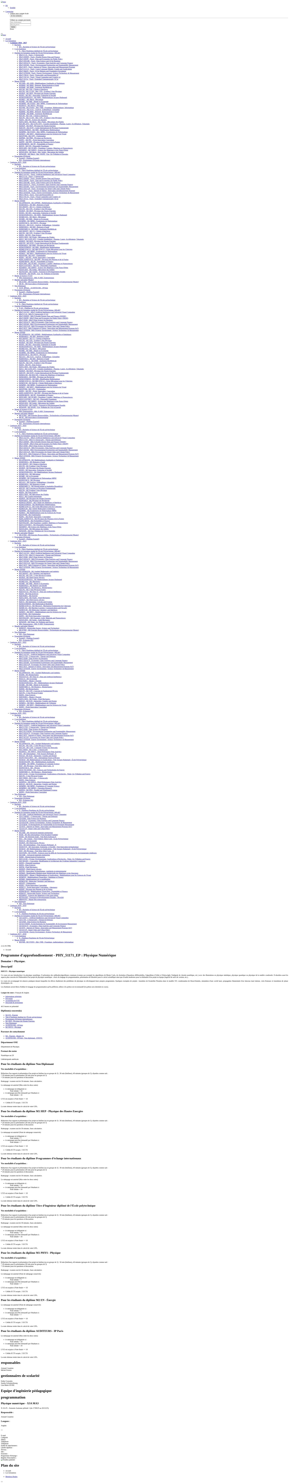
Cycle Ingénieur (20, 49)
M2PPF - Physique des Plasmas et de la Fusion (35, 889)
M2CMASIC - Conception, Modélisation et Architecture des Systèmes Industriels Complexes (52, 861)
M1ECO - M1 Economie (28, 679)
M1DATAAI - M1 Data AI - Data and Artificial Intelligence (40, 677)
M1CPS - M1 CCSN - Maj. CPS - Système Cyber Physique (40, 91)
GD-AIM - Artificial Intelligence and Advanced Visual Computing (42, 814)
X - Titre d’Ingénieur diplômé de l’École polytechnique (38, 51)
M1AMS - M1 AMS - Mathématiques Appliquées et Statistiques (42, 83)
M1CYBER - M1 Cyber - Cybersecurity (33, 750)
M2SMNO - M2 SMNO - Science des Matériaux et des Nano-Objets (43, 268)
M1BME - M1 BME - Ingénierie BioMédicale (35, 87)
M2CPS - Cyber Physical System (31, 693)
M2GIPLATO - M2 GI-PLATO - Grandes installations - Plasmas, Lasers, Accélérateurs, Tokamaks (54, 124)
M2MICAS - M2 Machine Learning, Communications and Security (43, 608)
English (12, 8)
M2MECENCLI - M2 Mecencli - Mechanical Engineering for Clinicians (45, 606)
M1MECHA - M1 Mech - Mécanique (32, 217)
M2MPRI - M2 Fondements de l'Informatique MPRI (37, 511)
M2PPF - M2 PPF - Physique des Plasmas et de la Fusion (39, 142)
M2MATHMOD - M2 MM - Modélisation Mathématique (39, 130)
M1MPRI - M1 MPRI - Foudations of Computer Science (39, 764)
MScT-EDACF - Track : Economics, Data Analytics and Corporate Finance (46, 63)
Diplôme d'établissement (23, 306)
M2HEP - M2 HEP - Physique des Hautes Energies (37, 126)
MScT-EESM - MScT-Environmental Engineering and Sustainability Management (48, 324)
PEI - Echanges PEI (26, 640)
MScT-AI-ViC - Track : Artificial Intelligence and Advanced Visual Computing (47, 174)
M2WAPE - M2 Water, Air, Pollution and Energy (36, 622)
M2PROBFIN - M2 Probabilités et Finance (34, 521)
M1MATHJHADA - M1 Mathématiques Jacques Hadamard (40, 472)
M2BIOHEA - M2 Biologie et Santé (32, 484)
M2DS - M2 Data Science (28, 492)
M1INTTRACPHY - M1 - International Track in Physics (39, 758)
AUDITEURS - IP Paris (14, 1025)
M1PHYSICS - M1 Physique (29, 480)
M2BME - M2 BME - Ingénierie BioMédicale (35, 114)
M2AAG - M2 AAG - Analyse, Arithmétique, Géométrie (39, 110)
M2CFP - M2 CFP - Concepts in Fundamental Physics (38, 691)
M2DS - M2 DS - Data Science (30, 235)
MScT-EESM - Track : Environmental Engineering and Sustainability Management (48, 65)
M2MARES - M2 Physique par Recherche (34, 500)
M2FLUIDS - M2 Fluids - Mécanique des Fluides (37, 237)
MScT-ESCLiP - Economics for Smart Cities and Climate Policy (42, 665)
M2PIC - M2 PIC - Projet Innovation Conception (36, 140)
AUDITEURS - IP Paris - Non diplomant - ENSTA (23, 1038)
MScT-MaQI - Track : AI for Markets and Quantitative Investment (42, 71)
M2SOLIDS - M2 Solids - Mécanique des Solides (37, 270)
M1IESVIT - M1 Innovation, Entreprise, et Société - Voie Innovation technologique (49, 847)
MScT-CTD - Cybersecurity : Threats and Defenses (37, 656)
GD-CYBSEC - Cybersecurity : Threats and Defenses (38, 816)
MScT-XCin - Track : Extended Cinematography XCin (38, 79)
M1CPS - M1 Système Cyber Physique (33, 466)
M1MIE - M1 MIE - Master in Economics (34, 584)
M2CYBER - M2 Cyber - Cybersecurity (33, 778)
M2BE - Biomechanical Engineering (32, 857)
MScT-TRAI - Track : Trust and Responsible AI (36, 195)
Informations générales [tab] (13, 996)
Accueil (8, 39)
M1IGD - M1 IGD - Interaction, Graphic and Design (38, 756)
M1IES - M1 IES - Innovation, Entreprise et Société (37, 95)
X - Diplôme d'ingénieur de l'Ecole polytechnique (36, 810)
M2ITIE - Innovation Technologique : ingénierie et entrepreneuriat (42, 871)
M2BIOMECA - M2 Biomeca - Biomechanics (35, 588)
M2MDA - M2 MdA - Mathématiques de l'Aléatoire (37, 703)
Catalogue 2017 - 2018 (18, 934)
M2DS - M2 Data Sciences (28, 594)
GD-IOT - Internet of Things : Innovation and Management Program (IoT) (45, 827)
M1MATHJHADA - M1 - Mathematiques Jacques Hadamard (41, 683)
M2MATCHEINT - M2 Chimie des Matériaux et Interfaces (40, 503)
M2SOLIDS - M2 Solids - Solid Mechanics (34, 620)
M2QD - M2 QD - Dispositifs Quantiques (34, 146)
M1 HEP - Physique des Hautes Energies (20, 1021)
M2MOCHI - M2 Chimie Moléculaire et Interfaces (37, 509)
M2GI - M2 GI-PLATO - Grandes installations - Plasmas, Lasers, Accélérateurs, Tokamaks (51, 239)
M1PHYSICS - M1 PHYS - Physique (32, 223)
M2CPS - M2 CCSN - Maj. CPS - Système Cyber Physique (40, 118)
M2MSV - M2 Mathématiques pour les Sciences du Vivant (40, 513)
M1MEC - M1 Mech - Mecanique (31, 99)
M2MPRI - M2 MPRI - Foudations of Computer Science (39, 786)
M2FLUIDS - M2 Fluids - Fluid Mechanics (34, 598)
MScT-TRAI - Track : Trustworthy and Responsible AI (38, 75)
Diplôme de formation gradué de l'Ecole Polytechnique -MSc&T (37, 53)
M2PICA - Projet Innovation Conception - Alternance (38, 887)
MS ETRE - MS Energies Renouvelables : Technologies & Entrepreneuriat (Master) (49, 630)
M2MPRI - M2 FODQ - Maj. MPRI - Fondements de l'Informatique (43, 132)
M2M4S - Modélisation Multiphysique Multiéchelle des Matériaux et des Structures (48, 873)
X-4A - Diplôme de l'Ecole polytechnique (34, 308)
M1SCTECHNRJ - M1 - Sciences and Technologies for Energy (42, 770)
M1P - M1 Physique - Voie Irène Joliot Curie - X (36, 766)
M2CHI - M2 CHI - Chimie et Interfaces (33, 116)
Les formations (10, 41)
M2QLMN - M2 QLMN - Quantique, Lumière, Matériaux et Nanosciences (46, 264)
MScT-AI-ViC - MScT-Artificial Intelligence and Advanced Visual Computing (47, 312)
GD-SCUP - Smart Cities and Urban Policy (34, 829)
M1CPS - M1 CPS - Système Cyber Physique (35, 209)
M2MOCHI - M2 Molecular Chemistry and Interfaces (38, 610)
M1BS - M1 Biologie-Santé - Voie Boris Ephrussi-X (37, 837)
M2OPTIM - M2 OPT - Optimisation (32, 136)
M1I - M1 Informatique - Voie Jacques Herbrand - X (37, 754)
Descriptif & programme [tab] (14, 1003)
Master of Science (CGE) (23, 276)
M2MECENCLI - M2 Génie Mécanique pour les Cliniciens (40, 507)
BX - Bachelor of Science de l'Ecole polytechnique (37, 47)
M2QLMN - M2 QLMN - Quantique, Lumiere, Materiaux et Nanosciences (46, 148)
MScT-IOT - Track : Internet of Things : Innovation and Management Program (47, 67)
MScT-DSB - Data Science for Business (33, 658)
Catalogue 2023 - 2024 (18, 426)
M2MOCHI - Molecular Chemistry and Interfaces (36, 881)
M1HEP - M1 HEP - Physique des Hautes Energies (37, 93)
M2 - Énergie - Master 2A (14, 1036)
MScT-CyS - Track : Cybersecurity (31, 55)
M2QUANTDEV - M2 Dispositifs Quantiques (35, 525)
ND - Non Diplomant (26, 634)
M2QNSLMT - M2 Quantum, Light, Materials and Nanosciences (42, 618)
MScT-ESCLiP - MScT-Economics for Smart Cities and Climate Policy (44, 326)
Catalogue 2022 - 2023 (18, 541)
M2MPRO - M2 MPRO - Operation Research (35, 788)
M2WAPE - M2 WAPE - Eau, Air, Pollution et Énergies (39, 274)
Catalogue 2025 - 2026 (18, 162)
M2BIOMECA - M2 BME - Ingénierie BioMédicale (37, 229)
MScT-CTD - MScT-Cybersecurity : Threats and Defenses (40, 440)
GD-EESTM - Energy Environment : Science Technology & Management (45, 823)
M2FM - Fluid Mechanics (28, 867)
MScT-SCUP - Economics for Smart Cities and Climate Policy (41, 737)
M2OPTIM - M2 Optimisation (30, 515)
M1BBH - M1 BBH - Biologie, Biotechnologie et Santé (39, 85)
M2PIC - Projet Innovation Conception (33, 707)
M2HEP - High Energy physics (30, 869)
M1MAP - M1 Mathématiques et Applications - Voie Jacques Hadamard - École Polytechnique (52, 760)
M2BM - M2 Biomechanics (29, 689)
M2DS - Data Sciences (27, 695)
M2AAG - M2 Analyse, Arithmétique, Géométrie (36, 482)
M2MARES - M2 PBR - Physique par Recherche (36, 245)
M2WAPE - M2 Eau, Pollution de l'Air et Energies (37, 531)
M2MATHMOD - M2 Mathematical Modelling (36, 604)
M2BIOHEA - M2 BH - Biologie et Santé (34, 227)
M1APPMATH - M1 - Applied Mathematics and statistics (39, 673)
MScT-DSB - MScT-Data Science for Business (36, 320)
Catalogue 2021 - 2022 (18, 642)
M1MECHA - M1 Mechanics (29, 582)
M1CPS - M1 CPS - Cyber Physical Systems (35, 575)
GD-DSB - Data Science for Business (32, 818)
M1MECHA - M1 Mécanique (29, 474)
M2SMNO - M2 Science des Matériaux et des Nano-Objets (40, 527)
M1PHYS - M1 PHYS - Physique (31, 106)
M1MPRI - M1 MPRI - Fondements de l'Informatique (38, 221)
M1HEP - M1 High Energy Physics (31, 577)
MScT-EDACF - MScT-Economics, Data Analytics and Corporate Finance (45, 322)
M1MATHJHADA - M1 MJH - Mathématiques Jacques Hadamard (43, 215)
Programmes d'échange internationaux (19, 1019)
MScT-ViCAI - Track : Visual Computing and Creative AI (39, 77)
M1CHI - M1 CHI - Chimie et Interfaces (33, 89)
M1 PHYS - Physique (13, 1027)
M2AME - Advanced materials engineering (34, 855)
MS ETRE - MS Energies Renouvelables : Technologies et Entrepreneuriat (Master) (49, 282)
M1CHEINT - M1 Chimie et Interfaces (33, 464)
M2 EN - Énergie (11, 1015)
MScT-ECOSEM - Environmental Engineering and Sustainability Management (47, 731)
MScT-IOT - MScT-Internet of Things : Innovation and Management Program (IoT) (49, 328)
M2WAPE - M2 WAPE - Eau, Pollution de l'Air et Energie (40, 407)
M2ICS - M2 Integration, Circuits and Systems (35, 602)
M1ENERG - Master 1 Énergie (30, 681)
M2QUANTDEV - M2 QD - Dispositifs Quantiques (38, 266)
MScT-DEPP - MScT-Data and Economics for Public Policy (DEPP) (43, 318)
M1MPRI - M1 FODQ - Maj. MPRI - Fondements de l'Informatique (43, 104)
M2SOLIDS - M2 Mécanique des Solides (34, 529)
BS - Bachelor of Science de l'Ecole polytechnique (37, 430)
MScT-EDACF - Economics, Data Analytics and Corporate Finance (43, 660)
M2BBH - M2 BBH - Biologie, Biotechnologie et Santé (39, 112)
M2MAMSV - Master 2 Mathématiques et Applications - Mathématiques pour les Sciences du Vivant (55, 875)
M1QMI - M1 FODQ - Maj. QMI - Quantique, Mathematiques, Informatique (46, 108)
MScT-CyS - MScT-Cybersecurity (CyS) (33, 314)
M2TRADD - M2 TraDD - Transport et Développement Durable (42, 272)
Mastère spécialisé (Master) (24, 280)
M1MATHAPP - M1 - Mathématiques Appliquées (37, 762)
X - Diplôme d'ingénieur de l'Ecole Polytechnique (36, 938)
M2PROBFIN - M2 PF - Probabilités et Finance (36, 144)
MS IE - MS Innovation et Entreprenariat (33, 284)
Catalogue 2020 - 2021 (18, 713)
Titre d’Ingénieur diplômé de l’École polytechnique (23, 1017)
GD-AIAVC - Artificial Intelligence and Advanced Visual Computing (44, 918)
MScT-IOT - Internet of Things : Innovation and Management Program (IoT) (46, 667)
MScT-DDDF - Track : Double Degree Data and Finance (39, 57)
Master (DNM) (19, 81)
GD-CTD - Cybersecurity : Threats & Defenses (36, 920)
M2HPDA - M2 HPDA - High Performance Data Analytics (40, 782)
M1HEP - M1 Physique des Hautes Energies (35, 468)
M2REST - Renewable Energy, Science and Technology (39, 628)
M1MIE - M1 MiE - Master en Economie (33, 102)
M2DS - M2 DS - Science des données (33, 120)
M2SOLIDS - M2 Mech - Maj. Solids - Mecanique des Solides (41, 152)
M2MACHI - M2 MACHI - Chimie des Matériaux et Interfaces (41, 375)
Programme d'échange (22, 156)
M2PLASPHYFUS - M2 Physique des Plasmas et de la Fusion (41, 519)
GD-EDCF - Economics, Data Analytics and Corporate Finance (41, 821)
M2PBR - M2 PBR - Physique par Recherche (35, 138)
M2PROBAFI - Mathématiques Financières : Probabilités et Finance (43, 891)
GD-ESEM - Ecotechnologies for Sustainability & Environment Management (46, 825)
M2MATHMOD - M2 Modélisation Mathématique (37, 505)
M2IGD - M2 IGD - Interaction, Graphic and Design (38, 701)
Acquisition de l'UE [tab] (12, 1001)
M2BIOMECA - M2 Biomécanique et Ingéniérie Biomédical (40, 486)
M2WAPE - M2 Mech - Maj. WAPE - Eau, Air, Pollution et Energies (43, 154)
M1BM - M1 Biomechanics (29, 675)
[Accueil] (3, 2)
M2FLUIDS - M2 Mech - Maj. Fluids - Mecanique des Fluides (41, 122)
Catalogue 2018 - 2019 (18, 906)
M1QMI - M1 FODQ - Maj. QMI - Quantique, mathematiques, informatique (46, 942)
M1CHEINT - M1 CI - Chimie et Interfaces (34, 207)
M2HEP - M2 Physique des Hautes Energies (35, 498)
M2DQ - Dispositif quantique (29, 863)
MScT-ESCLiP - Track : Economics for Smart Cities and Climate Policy (44, 189)
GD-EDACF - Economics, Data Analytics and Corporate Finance (42, 926)
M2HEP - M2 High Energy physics (31, 600)
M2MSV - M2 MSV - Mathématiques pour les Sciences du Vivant (42, 134)
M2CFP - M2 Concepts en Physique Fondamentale (37, 488)
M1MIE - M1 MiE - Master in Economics (34, 685)
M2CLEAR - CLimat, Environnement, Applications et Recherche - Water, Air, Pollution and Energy (54, 774)
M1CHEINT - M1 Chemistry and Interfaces (34, 573)
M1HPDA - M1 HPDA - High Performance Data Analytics (40, 752)
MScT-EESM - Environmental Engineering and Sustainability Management (46, 663)
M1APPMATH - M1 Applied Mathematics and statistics (39, 571)
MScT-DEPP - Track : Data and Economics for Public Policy (41, 59)
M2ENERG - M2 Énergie (28, 596)
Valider (13, 27)
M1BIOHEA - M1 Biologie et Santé (32, 462)
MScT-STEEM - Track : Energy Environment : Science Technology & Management (49, 73)
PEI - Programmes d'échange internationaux (34, 160)
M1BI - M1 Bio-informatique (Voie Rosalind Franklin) (38, 835)
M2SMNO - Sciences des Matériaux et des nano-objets (38, 895)
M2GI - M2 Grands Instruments (30, 496)
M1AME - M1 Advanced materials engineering (36, 833)
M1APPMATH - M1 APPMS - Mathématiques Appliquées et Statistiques (45, 203)
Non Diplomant (20, 286)
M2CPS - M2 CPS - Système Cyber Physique (35, 233)
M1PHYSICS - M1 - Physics (29, 768)
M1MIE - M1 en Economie (28, 476)
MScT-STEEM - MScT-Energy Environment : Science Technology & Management (49, 330)
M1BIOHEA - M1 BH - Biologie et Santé (34, 205)
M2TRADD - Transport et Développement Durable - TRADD (41, 897)
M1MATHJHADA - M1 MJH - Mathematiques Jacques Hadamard (43, 97)
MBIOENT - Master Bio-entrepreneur (32, 899)
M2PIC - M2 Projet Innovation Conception (34, 616)
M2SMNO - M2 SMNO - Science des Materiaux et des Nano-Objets (43, 150)
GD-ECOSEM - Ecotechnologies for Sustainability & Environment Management (48, 924)
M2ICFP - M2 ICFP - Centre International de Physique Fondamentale (44, 128)
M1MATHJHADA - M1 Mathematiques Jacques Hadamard (40, 579)
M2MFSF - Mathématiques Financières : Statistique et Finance (41, 877)
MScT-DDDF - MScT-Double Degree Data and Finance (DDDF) (42, 316)
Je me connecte (16, 16)
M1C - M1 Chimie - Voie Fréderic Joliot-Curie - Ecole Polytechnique (43, 839)
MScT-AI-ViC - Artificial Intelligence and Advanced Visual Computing (44, 654)
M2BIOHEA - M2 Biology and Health (33, 586)
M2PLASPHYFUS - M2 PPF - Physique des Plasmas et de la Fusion (43, 259)
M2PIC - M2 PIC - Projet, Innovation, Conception (37, 257)
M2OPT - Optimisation (27, 883)
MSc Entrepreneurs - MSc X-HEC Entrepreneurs (36, 278)
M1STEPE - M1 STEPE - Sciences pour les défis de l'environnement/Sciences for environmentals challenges (58, 853)
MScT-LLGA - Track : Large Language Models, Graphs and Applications (45, 69)
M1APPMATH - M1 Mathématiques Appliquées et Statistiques (41, 460)
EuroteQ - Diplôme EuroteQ (29, 158)
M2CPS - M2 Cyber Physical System (32, 590)
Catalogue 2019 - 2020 (18, 802)
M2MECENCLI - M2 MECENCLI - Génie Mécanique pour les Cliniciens (45, 249)
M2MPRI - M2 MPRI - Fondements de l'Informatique (38, 251)
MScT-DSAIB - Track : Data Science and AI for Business (39, 61)
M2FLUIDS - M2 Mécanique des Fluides (34, 494)
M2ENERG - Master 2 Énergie (30, 697)
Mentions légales (11, 1477)
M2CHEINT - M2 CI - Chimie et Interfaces (34, 231)
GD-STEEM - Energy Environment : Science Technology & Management (45, 932)
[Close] (2, 1481)
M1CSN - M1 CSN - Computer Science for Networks (38, 748)
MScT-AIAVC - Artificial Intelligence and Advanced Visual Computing (44, 725)
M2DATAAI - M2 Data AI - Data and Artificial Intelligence (40, 592)
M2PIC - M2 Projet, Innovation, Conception (35, 517)
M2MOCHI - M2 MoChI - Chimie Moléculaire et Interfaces (40, 383)
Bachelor (17, 45)
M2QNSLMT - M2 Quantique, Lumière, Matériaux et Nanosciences (43, 523)
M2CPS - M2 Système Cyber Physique (33, 490)
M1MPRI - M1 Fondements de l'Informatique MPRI (37, 478)
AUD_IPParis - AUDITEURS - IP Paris (33, 288)
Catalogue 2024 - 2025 (18, 296)
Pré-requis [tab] (9, 999)
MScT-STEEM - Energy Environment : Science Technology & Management (46, 669)
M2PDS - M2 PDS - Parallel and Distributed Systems (38, 790)
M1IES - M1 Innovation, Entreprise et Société (35, 470)
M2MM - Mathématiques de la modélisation (34, 879)
